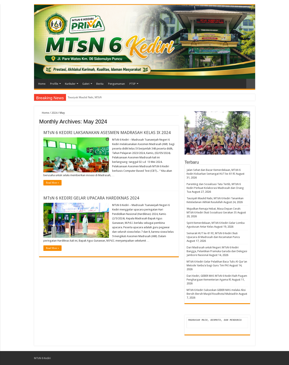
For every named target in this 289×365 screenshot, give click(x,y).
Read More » (52, 182)
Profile (54, 83)
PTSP (132, 83)
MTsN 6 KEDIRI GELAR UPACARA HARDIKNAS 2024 (91, 197)
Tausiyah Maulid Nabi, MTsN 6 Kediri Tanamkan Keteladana (103, 97)
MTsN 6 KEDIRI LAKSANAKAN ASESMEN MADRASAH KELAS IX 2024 (107, 132)
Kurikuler (70, 83)
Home (41, 83)
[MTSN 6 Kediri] (144, 42)
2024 (54, 112)
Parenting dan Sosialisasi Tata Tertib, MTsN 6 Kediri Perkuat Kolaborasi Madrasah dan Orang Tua (215, 187)
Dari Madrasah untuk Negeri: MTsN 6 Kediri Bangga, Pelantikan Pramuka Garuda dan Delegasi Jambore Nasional (217, 251)
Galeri (85, 83)
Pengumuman (116, 83)
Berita (99, 83)
